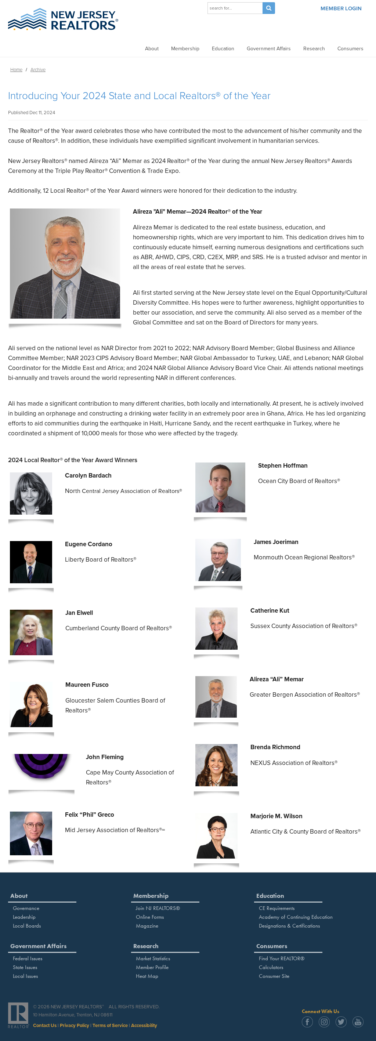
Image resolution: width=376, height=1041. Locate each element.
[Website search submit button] (269, 8)
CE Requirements (276, 908)
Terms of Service (110, 1026)
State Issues (25, 967)
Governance (26, 908)
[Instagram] (326, 1025)
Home (16, 70)
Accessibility (144, 1026)
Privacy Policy (74, 1026)
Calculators (271, 967)
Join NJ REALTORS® (158, 908)
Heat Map (147, 976)
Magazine (147, 925)
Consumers (350, 49)
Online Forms (150, 917)
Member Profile (152, 967)
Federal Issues (27, 958)
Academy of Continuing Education (296, 917)
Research (314, 49)
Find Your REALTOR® (281, 958)
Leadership (24, 917)
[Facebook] (309, 1025)
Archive (38, 70)
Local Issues (25, 976)
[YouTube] (360, 1025)
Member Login (341, 8)
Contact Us (45, 1026)
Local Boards (27, 925)
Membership (185, 49)
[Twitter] (343, 1025)
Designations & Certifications (289, 925)
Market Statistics (153, 958)
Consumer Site (274, 976)
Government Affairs (269, 49)
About (152, 49)
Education (223, 49)
